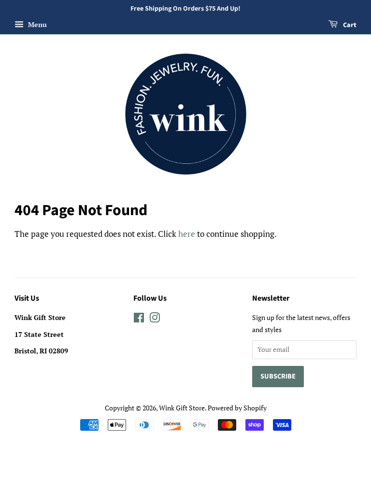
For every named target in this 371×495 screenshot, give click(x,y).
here (186, 233)
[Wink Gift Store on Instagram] (154, 319)
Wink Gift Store (182, 407)
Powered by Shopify (237, 407)
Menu (36, 24)
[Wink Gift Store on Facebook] (138, 319)
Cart (349, 25)
